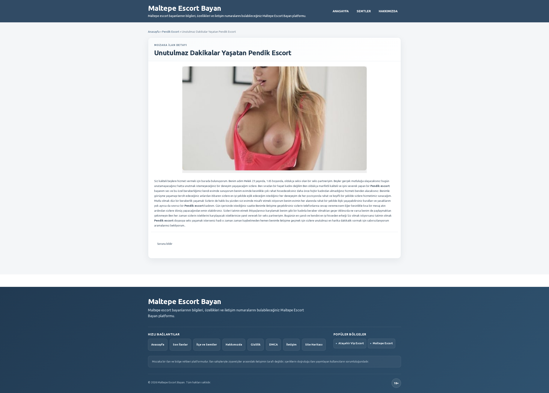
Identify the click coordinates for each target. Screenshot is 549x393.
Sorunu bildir (164, 243)
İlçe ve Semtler (206, 344)
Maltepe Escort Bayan (184, 8)
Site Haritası (314, 344)
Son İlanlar (180, 344)
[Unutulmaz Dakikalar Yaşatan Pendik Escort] (274, 118)
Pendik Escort (170, 31)
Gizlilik (256, 344)
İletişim (291, 344)
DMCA (273, 344)
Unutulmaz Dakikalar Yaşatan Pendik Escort (222, 53)
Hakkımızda (388, 11)
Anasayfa (341, 11)
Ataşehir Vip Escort (351, 343)
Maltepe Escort (383, 343)
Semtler (364, 11)
